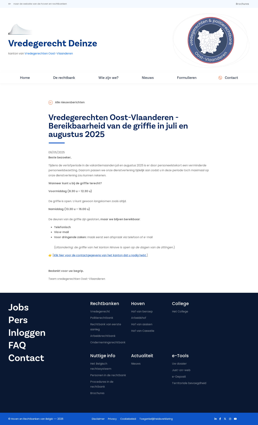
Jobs (18, 307)
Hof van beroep (142, 311)
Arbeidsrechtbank (102, 336)
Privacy (112, 419)
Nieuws (148, 77)
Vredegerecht (100, 311)
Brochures (242, 4)
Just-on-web (181, 370)
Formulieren (187, 77)
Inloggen (27, 332)
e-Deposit (179, 377)
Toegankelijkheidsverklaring (156, 419)
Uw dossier (179, 364)
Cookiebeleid (128, 419)
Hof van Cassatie (142, 331)
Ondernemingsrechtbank (107, 342)
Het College (180, 311)
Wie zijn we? (108, 77)
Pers (18, 320)
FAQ (17, 345)
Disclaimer (98, 419)
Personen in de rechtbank (108, 375)
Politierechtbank (101, 318)
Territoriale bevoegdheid (189, 383)
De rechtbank (64, 77)
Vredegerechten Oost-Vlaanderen (49, 53)
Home (25, 77)
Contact (231, 77)
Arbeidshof (138, 318)
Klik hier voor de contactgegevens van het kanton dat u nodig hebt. (100, 255)
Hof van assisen (141, 324)
